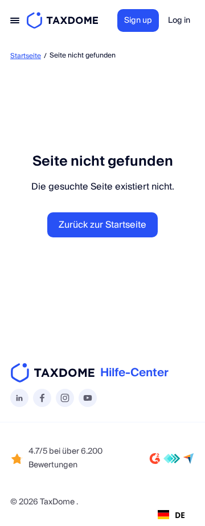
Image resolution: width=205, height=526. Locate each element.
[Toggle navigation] (14, 20)
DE (180, 514)
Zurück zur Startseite (102, 225)
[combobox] (171, 514)
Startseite (25, 56)
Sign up (138, 20)
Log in (179, 20)
